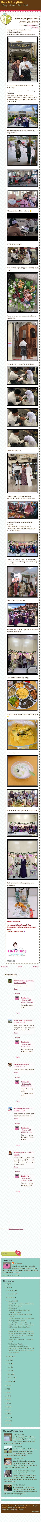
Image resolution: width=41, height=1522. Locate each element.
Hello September (14, 1352)
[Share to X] (12, 961)
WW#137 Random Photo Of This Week (21, 1304)
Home (20, 966)
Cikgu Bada (18, 1064)
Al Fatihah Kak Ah (14, 1338)
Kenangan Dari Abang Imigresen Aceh (21, 1331)
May (9, 1367)
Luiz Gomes (18, 1021)
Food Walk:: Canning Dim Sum (18, 1346)
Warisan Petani (19, 981)
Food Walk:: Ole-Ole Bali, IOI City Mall (21, 1333)
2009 (6, 1417)
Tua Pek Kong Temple (16, 1344)
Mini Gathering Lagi (15, 1306)
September (11, 1301)
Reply (16, 989)
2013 (6, 1403)
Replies (17, 993)
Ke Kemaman (13, 1308)
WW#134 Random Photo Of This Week (21, 1335)
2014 (6, 1400)
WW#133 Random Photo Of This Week (21, 1350)
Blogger (35, 1505)
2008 (6, 1421)
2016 (6, 1392)
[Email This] (8, 961)
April (9, 1371)
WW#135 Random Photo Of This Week (21, 1325)
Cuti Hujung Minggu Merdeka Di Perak (21, 1348)
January (10, 1381)
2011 (6, 1410)
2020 (6, 1287)
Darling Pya (30, 25)
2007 (6, 1424)
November (11, 1294)
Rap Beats (20, 1509)
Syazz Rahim (18, 1109)
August (10, 1356)
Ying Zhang (11, 1507)
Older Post (35, 966)
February (10, 1378)
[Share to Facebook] (14, 961)
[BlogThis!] (10, 961)
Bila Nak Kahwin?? (19, 1485)
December (11, 1290)
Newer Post (4, 966)
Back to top (35, 1511)
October (10, 1297)
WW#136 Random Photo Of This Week (21, 1319)
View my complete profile (10, 1275)
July (9, 1360)
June (9, 1364)
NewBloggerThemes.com (9, 1509)
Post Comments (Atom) (16, 1229)
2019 (6, 1385)
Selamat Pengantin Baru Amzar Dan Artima (26, 20)
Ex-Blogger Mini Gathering (17, 1321)
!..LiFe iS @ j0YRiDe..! (19, 1505)
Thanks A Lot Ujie (18, 1434)
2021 (6, 1284)
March (10, 1374)
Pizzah (16, 1152)
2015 (6, 1396)
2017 (6, 1389)
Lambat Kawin (17, 1447)
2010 (6, 1414)
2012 (6, 1407)
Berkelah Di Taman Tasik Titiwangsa (20, 1323)
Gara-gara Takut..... (19, 1459)
